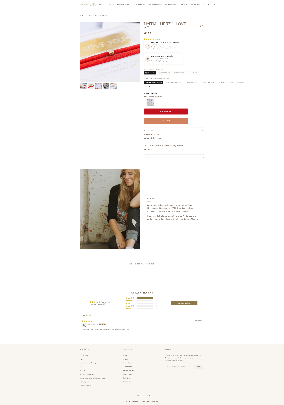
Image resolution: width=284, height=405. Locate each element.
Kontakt (83, 370)
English (136, 396)
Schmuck (126, 359)
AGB (81, 359)
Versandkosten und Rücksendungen (93, 378)
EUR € (148, 396)
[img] (87, 321)
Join (198, 366)
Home (82, 15)
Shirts (125, 355)
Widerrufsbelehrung (87, 374)
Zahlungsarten (85, 382)
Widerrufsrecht (85, 386)
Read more (148, 150)
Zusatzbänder (127, 367)
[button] (149, 39)
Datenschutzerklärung (88, 363)
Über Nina (126, 378)
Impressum (84, 355)
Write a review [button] (184, 303)
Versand (147, 157)
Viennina (131, 401)
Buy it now (166, 120)
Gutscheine (127, 382)
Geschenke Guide (129, 370)
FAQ (81, 367)
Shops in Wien (128, 374)
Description (148, 130)
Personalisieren (128, 363)
